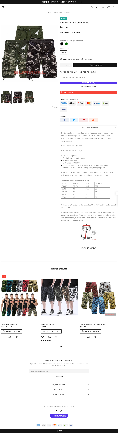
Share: (63, 116)
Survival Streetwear (59, 402)
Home (49, 12)
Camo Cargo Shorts (47, 324)
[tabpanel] (19, 308)
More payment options (88, 86)
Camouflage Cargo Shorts (9, 324)
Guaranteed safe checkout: (72, 99)
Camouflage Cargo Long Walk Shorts (92, 324)
